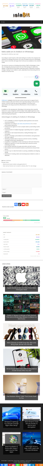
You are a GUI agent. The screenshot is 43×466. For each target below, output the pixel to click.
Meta (7, 162)
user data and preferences (24, 123)
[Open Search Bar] (41, 22)
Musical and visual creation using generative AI (14, 164)
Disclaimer (22, 460)
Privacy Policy (17, 460)
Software (8, 160)
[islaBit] (21, 14)
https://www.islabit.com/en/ (24, 462)
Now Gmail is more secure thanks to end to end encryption (31, 424)
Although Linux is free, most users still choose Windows (31, 448)
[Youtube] (23, 204)
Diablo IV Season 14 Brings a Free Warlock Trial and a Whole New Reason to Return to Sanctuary (21, 317)
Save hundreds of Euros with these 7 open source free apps (11, 449)
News (4, 160)
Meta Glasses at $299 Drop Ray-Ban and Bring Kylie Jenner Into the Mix (21, 343)
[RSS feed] (26, 204)
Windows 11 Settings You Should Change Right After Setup (11, 423)
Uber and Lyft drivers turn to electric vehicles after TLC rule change (19, 166)
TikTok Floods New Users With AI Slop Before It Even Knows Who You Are (21, 370)
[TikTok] (19, 204)
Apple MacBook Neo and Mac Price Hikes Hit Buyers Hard (21, 289)
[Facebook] (16, 204)
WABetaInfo (5, 100)
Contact (15, 462)
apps (4, 162)
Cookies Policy (10, 460)
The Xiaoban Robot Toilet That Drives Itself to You (21, 397)
